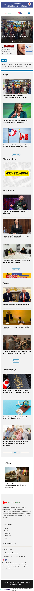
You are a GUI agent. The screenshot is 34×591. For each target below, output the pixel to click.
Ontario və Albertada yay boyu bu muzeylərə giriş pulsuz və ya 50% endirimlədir (15, 485)
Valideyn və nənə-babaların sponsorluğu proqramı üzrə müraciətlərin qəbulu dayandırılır (15, 443)
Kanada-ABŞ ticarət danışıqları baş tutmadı (16, 304)
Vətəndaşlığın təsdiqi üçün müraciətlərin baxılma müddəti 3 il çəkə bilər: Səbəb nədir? (17, 392)
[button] (12, 41)
